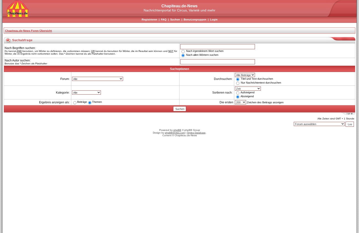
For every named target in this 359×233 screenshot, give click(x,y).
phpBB (177, 130)
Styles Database (196, 132)
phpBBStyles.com (175, 132)
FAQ (164, 19)
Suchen (175, 19)
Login (214, 19)
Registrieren (149, 19)
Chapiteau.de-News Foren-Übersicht (28, 30)
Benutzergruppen (195, 19)
